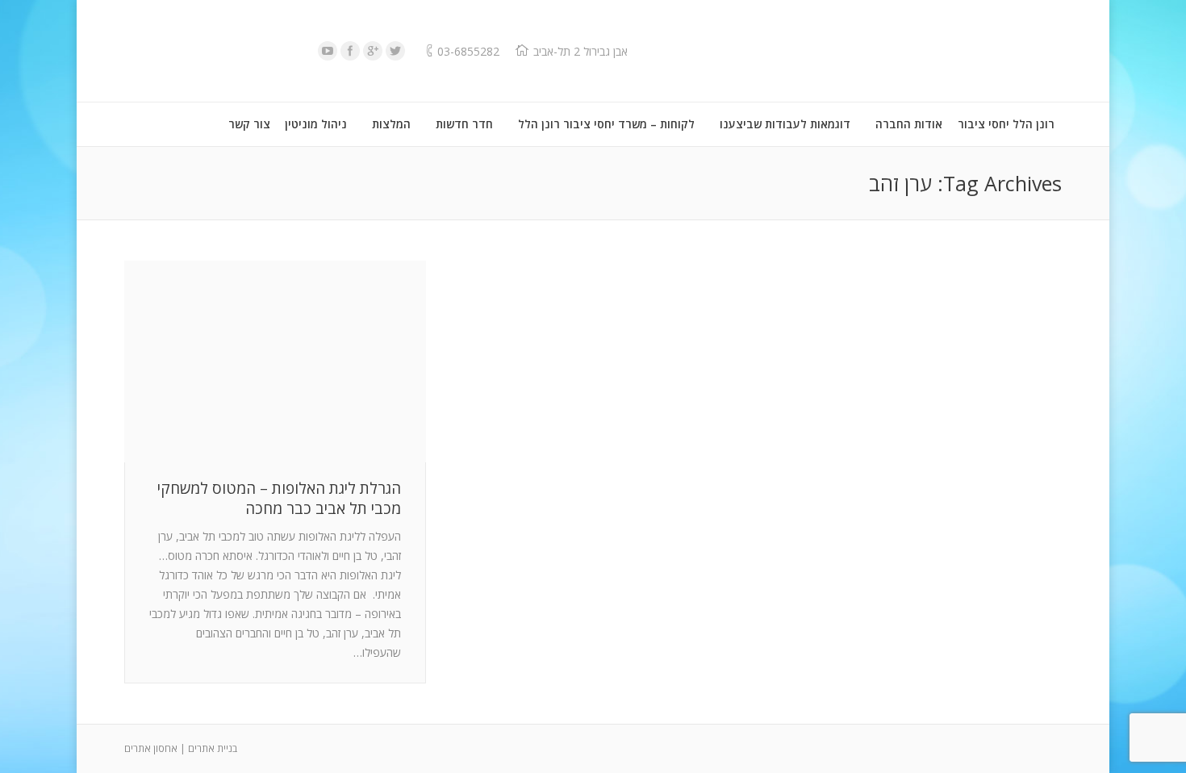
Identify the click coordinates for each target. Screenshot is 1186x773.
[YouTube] (327, 51)
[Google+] (372, 51)
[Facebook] (350, 51)
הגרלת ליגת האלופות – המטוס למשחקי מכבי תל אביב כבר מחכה (279, 498)
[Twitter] (395, 51)
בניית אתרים (212, 748)
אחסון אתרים (150, 748)
